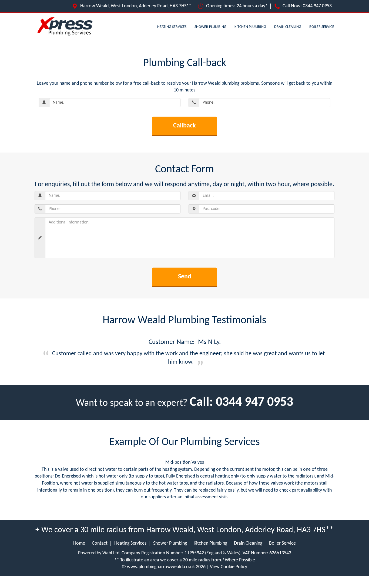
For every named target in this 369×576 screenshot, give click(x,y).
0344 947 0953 (317, 6)
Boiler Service (321, 27)
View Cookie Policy (228, 567)
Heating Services (171, 27)
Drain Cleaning (287, 27)
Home (79, 543)
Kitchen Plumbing (250, 27)
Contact (100, 543)
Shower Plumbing (210, 27)
